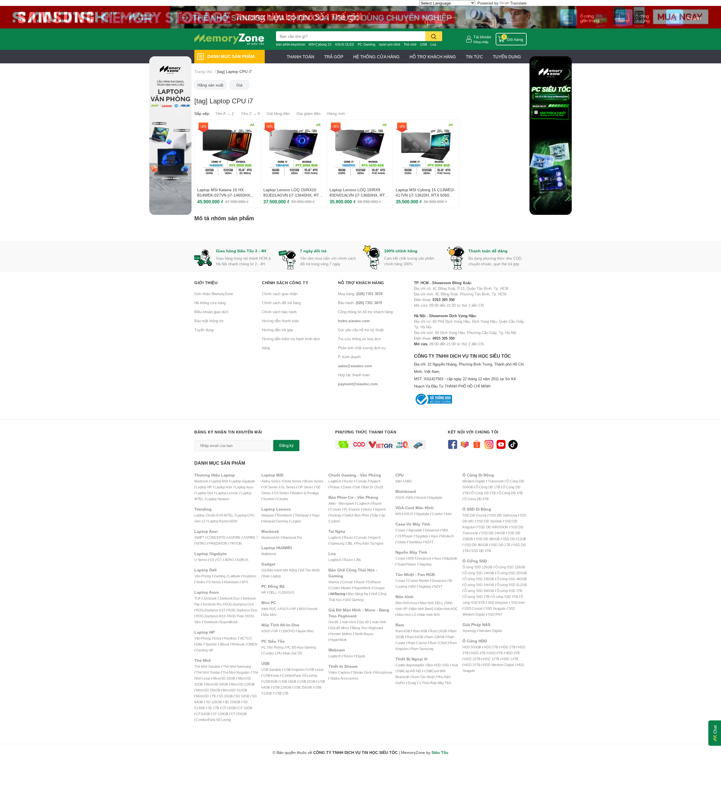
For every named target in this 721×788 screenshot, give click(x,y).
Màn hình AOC (447, 609)
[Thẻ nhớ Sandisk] (360, 16)
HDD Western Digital (498, 665)
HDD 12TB (491, 659)
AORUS (242, 560)
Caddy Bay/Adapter (409, 665)
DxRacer (374, 582)
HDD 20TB (472, 665)
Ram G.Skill (438, 643)
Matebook (268, 554)
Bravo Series (313, 481)
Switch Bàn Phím (356, 515)
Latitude (234, 576)
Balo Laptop (272, 576)
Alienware (231, 582)
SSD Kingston (498, 602)
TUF (197, 598)
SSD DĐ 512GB (514, 539)
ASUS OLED (344, 44)
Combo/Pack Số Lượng (213, 720)
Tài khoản (482, 36)
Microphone (383, 672)
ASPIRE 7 (250, 537)
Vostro (200, 582)
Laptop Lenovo (227, 493)
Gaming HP (204, 650)
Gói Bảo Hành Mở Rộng (279, 570)
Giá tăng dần (278, 113)
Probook (238, 644)
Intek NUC (269, 609)
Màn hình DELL (431, 603)
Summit (268, 499)
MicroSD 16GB (224, 678)
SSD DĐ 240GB (493, 533)
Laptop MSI (219, 481)
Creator (282, 499)
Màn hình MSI (429, 615)
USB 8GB (270, 681)
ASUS (283, 609)
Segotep (421, 536)
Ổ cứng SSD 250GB (512, 573)
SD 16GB (226, 696)
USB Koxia (271, 675)
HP (263, 592)
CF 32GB (245, 708)
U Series (200, 560)
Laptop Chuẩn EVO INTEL (213, 515)
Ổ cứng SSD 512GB (512, 585)
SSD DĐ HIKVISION (493, 527)
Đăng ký (286, 445)
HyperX (375, 481)
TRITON (236, 543)
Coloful (437, 514)
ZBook (224, 644)
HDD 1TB (491, 647)
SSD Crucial (473, 608)
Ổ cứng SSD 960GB (479, 591)
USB (423, 44)
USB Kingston (294, 669)
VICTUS (246, 638)
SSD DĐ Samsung (503, 515)
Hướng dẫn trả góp (277, 330)
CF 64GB (203, 714)
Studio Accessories (344, 678)
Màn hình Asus (406, 603)
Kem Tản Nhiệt (423, 677)
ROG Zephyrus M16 (211, 616)
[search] (433, 36)
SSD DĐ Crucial (474, 515)
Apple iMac (305, 631)
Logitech (334, 481)
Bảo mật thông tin (208, 321)
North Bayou (364, 634)
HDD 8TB (513, 653)
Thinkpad (302, 515)
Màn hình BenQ (421, 609)
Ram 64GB (415, 637)
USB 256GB (302, 687)
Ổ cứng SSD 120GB (477, 567)
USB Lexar (315, 669)
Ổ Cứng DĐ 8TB (476, 499)
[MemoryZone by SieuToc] (229, 39)
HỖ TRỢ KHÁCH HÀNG (433, 56)
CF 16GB (229, 708)
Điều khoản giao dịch (211, 312)
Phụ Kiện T (364, 543)
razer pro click (389, 44)
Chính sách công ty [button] (285, 282)
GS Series (281, 493)
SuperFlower (406, 564)
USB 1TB (281, 693)
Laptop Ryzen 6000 (222, 521)
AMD (408, 481)
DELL (273, 592)
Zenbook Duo (229, 598)
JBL (350, 543)
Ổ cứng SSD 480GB (512, 579)
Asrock (312, 609)
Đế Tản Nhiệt (310, 570)
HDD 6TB (495, 653)
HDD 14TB (510, 659)
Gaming (220, 576)
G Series (214, 582)
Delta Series (292, 481)
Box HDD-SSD (438, 665)
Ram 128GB (435, 637)
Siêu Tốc (439, 752)
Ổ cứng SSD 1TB (509, 591)
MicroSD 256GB (208, 690)
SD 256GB (232, 702)
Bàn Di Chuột (373, 487)
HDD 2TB (508, 647)
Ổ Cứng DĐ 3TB (483, 493)
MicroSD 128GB (243, 684)
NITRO (201, 543)
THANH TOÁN (300, 56)
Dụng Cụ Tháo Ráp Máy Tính (429, 683)
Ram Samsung (422, 649)
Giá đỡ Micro (339, 628)
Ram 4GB (402, 631)
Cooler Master (340, 588)
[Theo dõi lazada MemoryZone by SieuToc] (464, 444)
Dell (357, 487)
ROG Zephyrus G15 (210, 610)
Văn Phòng (202, 576)
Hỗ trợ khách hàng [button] (361, 282)
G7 (219, 560)
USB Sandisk (271, 669)
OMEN (252, 644)
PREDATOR (218, 543)
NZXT (429, 542)
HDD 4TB (478, 653)
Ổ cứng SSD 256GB (479, 579)
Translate (518, 3)
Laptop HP (204, 487)
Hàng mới (336, 113)
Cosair (400, 530)
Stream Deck (362, 672)
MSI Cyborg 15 (320, 44)
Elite (199, 644)
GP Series (305, 487)
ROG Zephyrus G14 (239, 604)
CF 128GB (220, 714)
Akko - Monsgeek (341, 503)
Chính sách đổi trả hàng (281, 302)
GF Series (270, 487)
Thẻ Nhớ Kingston (236, 672)
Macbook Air (270, 537)
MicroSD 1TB (206, 696)
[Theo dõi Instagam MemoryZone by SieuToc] (488, 444)
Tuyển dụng (203, 330)
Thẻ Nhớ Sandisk (207, 666)
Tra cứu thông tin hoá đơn (359, 339)
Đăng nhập (480, 42)
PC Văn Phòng (272, 647)
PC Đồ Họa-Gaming (301, 647)
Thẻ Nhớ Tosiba (208, 672)
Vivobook (210, 622)
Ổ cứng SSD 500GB (479, 585)
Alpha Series (271, 481)
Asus (434, 536)
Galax (401, 542)
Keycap (335, 515)
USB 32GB (307, 681)
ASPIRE (234, 537)
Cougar (379, 588)
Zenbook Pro (212, 604)
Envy (217, 638)
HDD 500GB (471, 647)
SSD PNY (495, 614)
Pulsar (335, 487)
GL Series (288, 487)
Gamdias (415, 542)
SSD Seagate (495, 608)
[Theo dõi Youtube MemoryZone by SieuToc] (501, 444)
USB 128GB (282, 687)
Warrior (333, 582)
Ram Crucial (417, 643)
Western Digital (473, 481)
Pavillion (230, 638)
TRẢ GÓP (333, 56)
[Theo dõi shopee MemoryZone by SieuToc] (476, 444)
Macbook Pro (292, 537)
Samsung (337, 543)
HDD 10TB (472, 659)
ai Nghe (378, 543)
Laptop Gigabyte (243, 481)
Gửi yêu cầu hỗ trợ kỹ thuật (361, 330)
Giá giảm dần (309, 113)
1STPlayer (405, 536)
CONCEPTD (216, 537)
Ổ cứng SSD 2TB (476, 597)
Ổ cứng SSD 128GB (510, 567)
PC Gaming (366, 44)
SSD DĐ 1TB (500, 545)
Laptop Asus (244, 487)
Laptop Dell (204, 493)
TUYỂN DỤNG (507, 56)
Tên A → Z (224, 113)
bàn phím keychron (290, 44)
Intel (398, 481)
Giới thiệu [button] (205, 282)
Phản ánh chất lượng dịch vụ (362, 348)
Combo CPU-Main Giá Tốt (282, 653)
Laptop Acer (223, 487)
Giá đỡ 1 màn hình (342, 622)
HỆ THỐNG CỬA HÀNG (376, 56)
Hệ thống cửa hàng (210, 302)
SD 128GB (213, 702)
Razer (348, 481)
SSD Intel (518, 602)
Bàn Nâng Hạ (358, 594)
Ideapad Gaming (275, 521)
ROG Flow (236, 616)
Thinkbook (284, 515)
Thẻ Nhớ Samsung (237, 666)
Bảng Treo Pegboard (367, 628)
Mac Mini (269, 615)
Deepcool (432, 530)
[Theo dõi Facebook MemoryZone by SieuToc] (452, 444)
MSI (301, 609)
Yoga (315, 515)
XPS (244, 582)
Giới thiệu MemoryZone (213, 293)
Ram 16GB (438, 631)
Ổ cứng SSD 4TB (505, 597)
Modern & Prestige (305, 493)
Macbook (201, 481)
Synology (469, 631)
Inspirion (249, 576)
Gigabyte (435, 497)
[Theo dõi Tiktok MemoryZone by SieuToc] (513, 444)
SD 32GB (242, 696)
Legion (296, 521)
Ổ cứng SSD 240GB (479, 573)
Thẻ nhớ (410, 44)
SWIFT (199, 537)
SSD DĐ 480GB (488, 539)
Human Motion (341, 634)
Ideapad (267, 515)
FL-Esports (352, 509)
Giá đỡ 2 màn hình (372, 622)
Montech (447, 536)
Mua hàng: (360, 293)
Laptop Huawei (217, 499)
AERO (229, 560)
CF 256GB (238, 714)
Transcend (496, 481)
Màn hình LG (406, 615)
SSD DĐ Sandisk (489, 521)
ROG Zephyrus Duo (242, 610)
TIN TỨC (474, 56)
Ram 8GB (420, 631)
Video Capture (339, 672)
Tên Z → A (250, 113)
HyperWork (362, 588)
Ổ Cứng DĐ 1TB (488, 487)
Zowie (346, 487)
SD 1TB (213, 708)
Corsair (361, 481)
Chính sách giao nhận (279, 293)
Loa (433, 44)
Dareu (367, 509)
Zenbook (210, 598)
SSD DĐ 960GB (476, 545)
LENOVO (287, 592)
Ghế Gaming (353, 600)
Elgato (360, 656)
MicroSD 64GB (217, 684)
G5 (212, 560)
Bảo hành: (360, 302)
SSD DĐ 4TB (481, 551)
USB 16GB (288, 681)
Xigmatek (415, 530)
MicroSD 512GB (235, 690)
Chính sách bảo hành (279, 312)
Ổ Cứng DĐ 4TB (511, 493)
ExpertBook (228, 622)
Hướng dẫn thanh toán (280, 321)
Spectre (211, 644)
